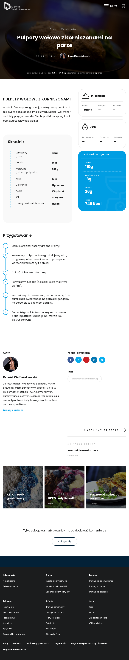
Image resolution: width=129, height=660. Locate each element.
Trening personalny (55, 607)
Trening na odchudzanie (101, 581)
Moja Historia (9, 581)
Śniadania (72, 455)
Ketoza (92, 612)
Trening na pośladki (98, 591)
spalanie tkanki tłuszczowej (85, 378)
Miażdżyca (8, 623)
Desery (10, 503)
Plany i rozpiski (53, 617)
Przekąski (94, 503)
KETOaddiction (51, 73)
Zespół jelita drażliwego (14, 634)
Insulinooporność (11, 612)
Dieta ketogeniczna (98, 617)
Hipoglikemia (9, 617)
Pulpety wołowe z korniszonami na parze (82, 73)
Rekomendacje (10, 586)
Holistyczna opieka (55, 612)
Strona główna (33, 73)
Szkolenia (50, 623)
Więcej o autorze (13, 410)
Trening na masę (97, 586)
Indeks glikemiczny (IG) (57, 581)
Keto (91, 607)
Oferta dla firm (53, 634)
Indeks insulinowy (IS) (56, 586)
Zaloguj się (64, 541)
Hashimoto (8, 607)
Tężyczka (7, 628)
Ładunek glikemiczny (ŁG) (58, 591)
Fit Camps (51, 628)
